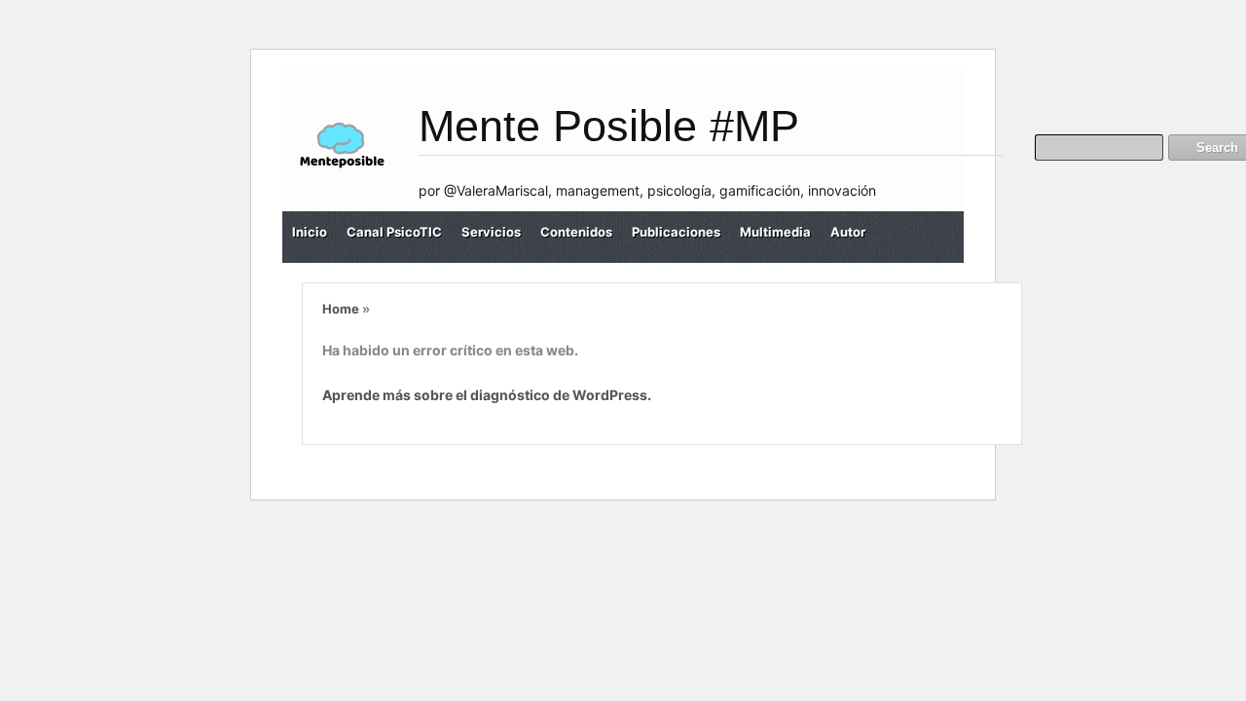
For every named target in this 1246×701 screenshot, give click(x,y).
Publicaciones (676, 232)
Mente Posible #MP (609, 126)
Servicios (491, 232)
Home (340, 308)
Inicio (309, 232)
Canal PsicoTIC (394, 232)
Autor (847, 232)
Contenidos (576, 232)
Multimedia (775, 232)
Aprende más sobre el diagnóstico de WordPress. (486, 395)
